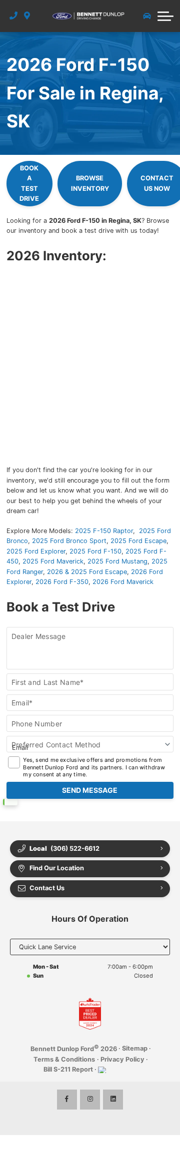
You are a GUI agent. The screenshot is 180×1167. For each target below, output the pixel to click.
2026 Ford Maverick (123, 581)
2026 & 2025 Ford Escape (87, 572)
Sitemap (135, 1048)
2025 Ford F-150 (96, 551)
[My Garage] (147, 16)
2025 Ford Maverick (53, 561)
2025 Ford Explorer (36, 551)
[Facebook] (67, 1100)
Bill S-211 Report (68, 1069)
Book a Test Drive (29, 183)
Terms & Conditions (64, 1059)
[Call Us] (13, 15)
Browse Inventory (90, 183)
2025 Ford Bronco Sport (69, 541)
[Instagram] (90, 1100)
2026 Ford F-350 (62, 581)
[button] (166, 16)
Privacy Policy (122, 1059)
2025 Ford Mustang (118, 561)
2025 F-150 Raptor (104, 531)
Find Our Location (57, 868)
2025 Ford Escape (138, 541)
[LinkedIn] (113, 1100)
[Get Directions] (27, 15)
